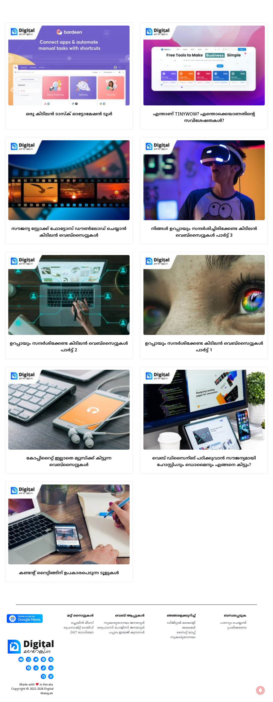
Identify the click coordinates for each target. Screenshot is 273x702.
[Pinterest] (51, 659)
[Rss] (51, 668)
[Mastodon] (51, 676)
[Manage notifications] (260, 690)
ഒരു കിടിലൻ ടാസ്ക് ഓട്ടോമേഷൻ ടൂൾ (69, 114)
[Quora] (36, 668)
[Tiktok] (43, 668)
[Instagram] (28, 659)
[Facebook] (28, 668)
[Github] (43, 676)
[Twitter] (36, 659)
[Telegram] (43, 659)
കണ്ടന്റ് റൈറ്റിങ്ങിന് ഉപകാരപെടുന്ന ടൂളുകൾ (69, 573)
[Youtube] (21, 659)
